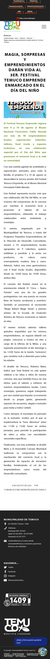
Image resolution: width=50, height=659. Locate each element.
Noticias (7, 35)
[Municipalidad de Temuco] (21, 26)
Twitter (10, 567)
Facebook (11, 572)
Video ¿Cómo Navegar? (27, 18)
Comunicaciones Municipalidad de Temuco (25, 490)
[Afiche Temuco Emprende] (25, 110)
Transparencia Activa (16, 7)
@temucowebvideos (15, 580)
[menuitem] (19, 1)
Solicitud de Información (35, 7)
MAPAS (30, 12)
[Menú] (42, 26)
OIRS (19, 12)
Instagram (11, 576)
